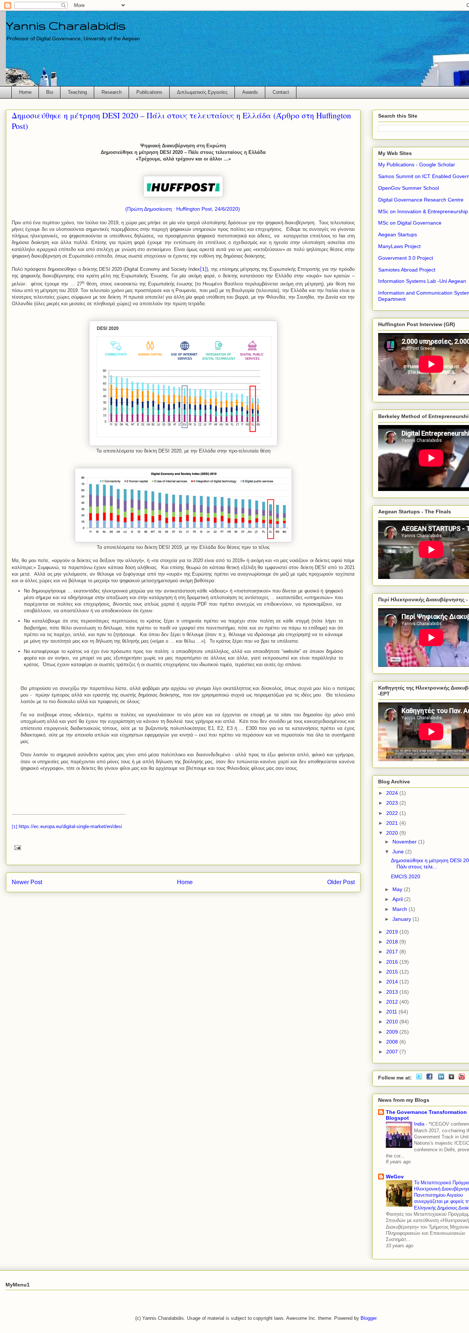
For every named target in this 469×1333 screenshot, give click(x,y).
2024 (392, 793)
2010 (392, 1021)
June (398, 851)
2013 (392, 992)
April (398, 899)
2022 (392, 813)
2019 (392, 932)
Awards (250, 92)
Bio (49, 92)
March (400, 909)
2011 (392, 1012)
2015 (392, 972)
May (398, 889)
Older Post (341, 882)
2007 (392, 1052)
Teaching (77, 92)
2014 (392, 982)
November (405, 842)
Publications (149, 92)
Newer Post (27, 882)
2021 (392, 823)
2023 (392, 803)
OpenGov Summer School (408, 188)
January (402, 919)
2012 (392, 1002)
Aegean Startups (397, 234)
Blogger (368, 1318)
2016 (392, 962)
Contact (281, 92)
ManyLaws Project (399, 246)
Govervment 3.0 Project (405, 258)
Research (111, 92)
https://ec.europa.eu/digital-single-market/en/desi (70, 826)
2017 (392, 951)
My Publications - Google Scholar (416, 164)
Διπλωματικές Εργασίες (202, 92)
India (420, 1124)
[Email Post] (16, 847)
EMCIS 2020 (405, 876)
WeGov (395, 1176)
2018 (392, 942)
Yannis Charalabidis (66, 25)
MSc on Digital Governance (410, 223)
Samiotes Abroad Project (406, 270)
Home (25, 92)
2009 (392, 1032)
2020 (392, 833)
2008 (392, 1042)
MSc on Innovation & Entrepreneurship (423, 211)
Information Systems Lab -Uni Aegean (422, 281)
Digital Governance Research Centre (421, 200)
